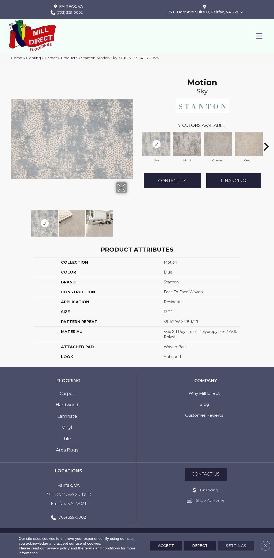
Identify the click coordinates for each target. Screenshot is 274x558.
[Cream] (248, 144)
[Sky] (156, 144)
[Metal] (187, 144)
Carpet (51, 58)
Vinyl (67, 427)
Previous (13, 220)
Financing (233, 180)
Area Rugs (67, 450)
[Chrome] (218, 144)
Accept (166, 545)
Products (69, 58)
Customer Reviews (204, 415)
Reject (200, 545)
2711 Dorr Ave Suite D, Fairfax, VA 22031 (205, 12)
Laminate (67, 416)
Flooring (33, 58)
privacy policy (58, 548)
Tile (67, 438)
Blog (204, 404)
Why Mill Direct (204, 393)
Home (16, 58)
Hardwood (67, 404)
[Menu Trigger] (259, 36)
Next (130, 220)
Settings (236, 545)
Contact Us (172, 180)
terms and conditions (102, 548)
